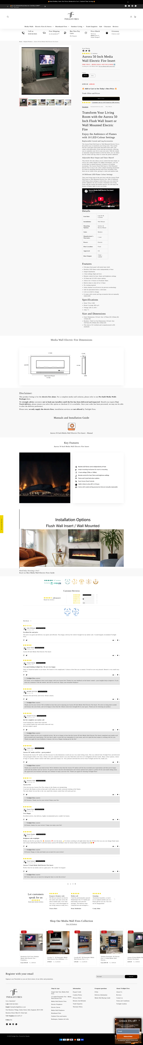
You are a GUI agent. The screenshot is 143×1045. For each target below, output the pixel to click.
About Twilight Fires (123, 988)
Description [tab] (85, 106)
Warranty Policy (78, 1007)
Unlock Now (128, 1036)
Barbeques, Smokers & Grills (60, 1019)
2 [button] (70, 884)
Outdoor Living (76, 26)
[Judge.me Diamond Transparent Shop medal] (75, 611)
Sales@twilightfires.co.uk (18, 1007)
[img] (27, 625)
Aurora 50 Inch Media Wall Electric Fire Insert (46, 41)
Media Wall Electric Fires (58, 1001)
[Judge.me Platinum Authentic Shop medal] (67, 581)
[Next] (45, 6)
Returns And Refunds (79, 1001)
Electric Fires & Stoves (43, 26)
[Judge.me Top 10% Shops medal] (95, 581)
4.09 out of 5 (57, 598)
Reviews (116, 26)
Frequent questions (101, 988)
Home (20, 41)
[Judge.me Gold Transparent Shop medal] (74, 581)
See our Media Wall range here (107, 66)
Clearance (107, 26)
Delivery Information (101, 995)
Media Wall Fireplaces (58, 1010)
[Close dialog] (139, 1020)
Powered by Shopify (24, 1036)
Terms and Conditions (122, 1001)
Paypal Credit (77, 992)
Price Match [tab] (109, 106)
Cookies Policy (77, 995)
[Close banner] (127, 2)
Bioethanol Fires (61, 26)
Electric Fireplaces (56, 1004)
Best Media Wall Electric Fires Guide (40, 573)
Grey (92, 75)
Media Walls (28, 26)
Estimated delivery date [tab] (97, 106)
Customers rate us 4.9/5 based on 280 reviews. (106, 102)
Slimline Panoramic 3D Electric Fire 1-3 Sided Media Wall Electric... (110, 958)
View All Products (71, 924)
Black (85, 75)
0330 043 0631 (13, 1004)
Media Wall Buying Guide (102, 998)
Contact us (119, 998)
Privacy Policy (77, 998)
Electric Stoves (55, 1007)
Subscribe (131, 976)
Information (77, 988)
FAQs (96, 992)
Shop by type (55, 988)
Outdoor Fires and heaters (59, 1016)
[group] (26, 6)
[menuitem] (29, 26)
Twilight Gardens (121, 1004)
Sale (100, 26)
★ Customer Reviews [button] (1, 524)
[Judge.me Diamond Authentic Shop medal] (67, 611)
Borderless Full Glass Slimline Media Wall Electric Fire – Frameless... (30, 958)
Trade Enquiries (92, 26)
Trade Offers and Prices (91, 93)
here (28, 399)
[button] (86, 53)
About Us (119, 992)
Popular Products (28, 41)
